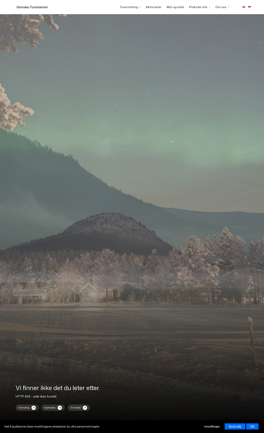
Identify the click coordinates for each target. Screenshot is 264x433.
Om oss (220, 7)
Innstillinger (212, 426)
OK (252, 426)
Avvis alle (235, 426)
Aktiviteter (154, 7)
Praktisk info (198, 7)
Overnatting (129, 7)
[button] (27, 408)
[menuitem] (130, 7)
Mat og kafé (175, 7)
